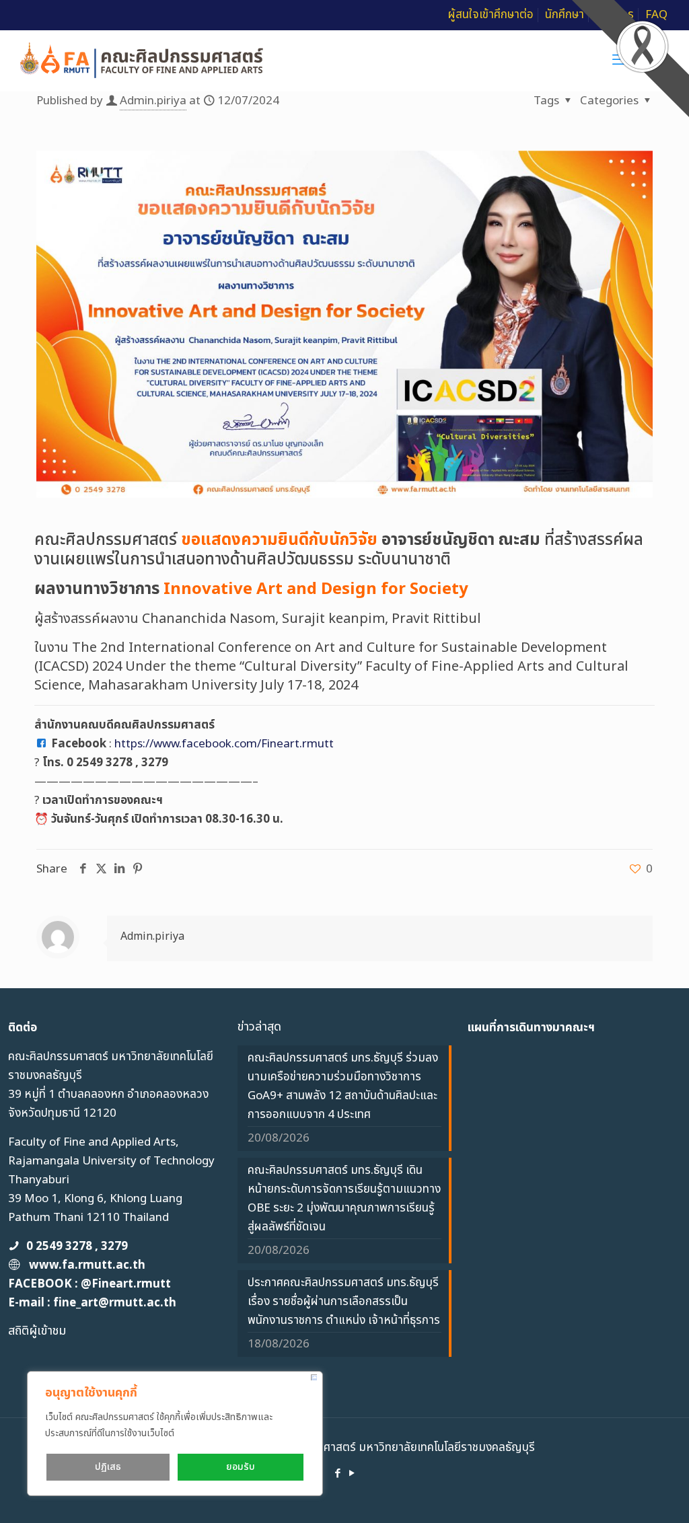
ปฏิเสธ (108, 1467)
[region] (175, 1433)
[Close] (314, 1377)
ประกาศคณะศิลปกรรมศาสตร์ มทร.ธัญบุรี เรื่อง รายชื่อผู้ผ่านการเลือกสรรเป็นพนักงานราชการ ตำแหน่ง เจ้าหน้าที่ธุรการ (344, 1301)
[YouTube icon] (352, 1473)
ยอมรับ (240, 1467)
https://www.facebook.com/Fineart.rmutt (224, 744)
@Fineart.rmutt (126, 1284)
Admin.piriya (153, 101)
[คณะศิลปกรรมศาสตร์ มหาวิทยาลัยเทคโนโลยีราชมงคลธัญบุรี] (142, 60)
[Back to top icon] (624, 1495)
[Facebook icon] (337, 1473)
